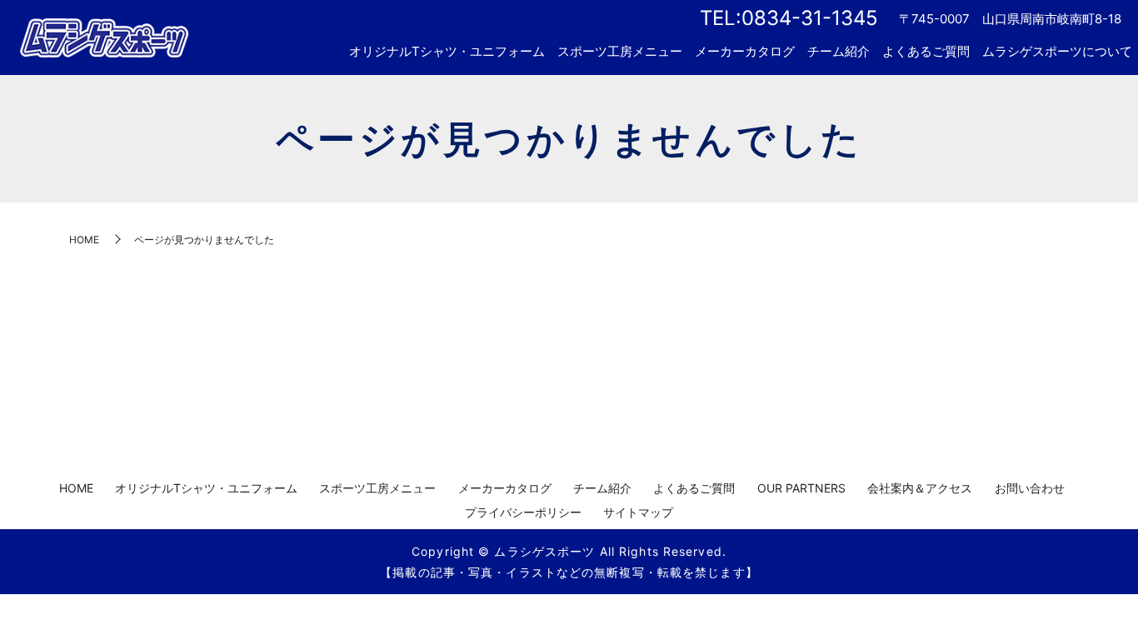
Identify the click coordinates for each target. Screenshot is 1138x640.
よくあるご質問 (926, 51)
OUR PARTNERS (801, 488)
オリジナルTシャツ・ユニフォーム (447, 51)
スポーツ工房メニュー (619, 51)
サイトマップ (638, 512)
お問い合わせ (1030, 488)
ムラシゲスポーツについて (1057, 51)
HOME (84, 239)
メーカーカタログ (745, 51)
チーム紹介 (838, 51)
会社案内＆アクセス (919, 488)
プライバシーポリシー (523, 512)
